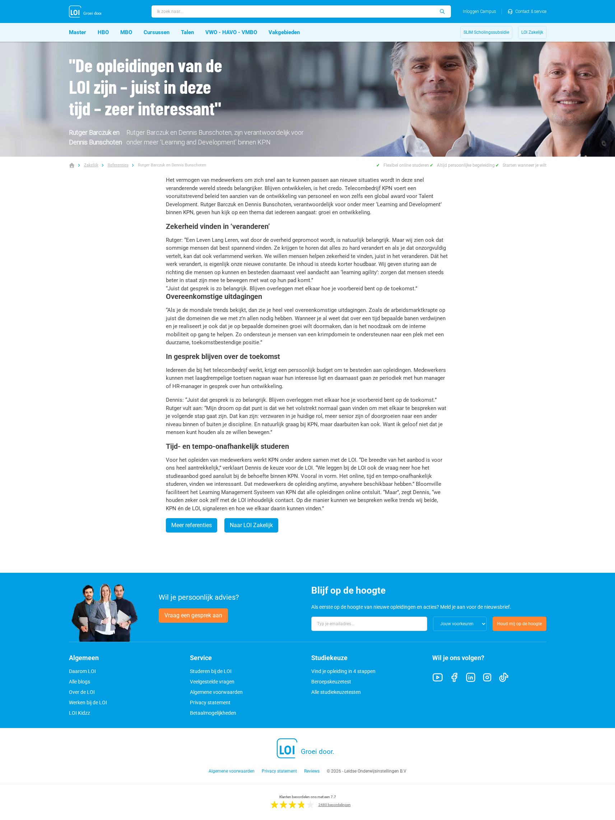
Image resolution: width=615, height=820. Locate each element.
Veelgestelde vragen (212, 682)
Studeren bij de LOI (211, 671)
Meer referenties (191, 525)
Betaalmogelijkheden (213, 713)
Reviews (312, 771)
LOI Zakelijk (532, 32)
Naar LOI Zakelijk (251, 525)
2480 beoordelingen (334, 805)
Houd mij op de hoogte (519, 623)
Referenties (118, 165)
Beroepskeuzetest (331, 682)
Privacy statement (210, 702)
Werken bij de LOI (88, 702)
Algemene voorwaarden (216, 692)
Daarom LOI (82, 671)
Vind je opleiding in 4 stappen (343, 671)
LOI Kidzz (79, 713)
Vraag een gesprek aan (193, 615)
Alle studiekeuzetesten (336, 692)
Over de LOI (82, 692)
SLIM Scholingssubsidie (486, 32)
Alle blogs (79, 682)
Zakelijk (91, 165)
